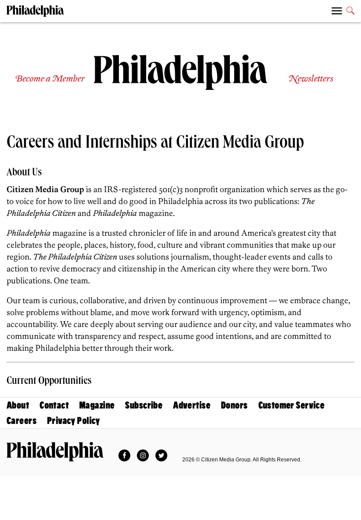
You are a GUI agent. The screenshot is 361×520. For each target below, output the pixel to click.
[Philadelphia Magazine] (55, 451)
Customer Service (291, 405)
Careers (22, 420)
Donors (234, 405)
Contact (54, 405)
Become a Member (50, 79)
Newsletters (310, 79)
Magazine (96, 405)
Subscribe (143, 405)
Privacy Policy (73, 420)
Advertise (191, 405)
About (18, 405)
